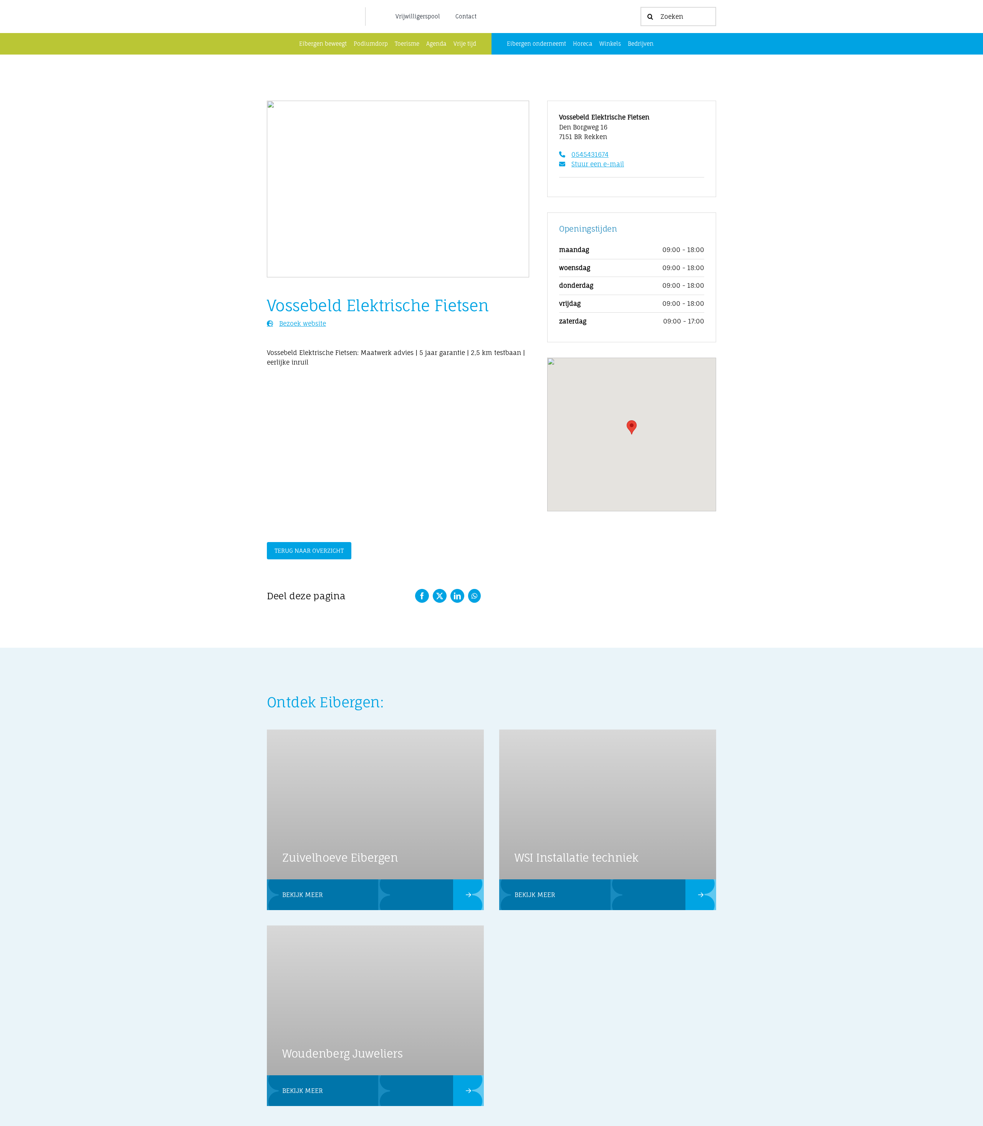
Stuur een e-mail (597, 164)
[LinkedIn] (457, 596)
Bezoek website (302, 323)
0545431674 (590, 154)
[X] (439, 596)
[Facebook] (422, 596)
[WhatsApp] (474, 596)
